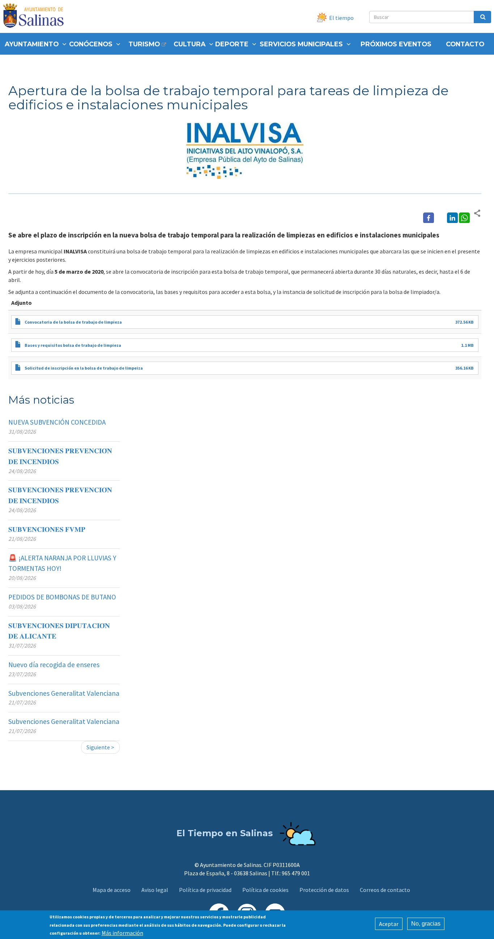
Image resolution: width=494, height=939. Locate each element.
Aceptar (389, 923)
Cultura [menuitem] (189, 44)
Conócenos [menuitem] (90, 44)
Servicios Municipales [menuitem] (301, 44)
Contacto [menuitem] (465, 44)
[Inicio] (36, 16)
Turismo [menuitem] (144, 44)
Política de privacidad (205, 889)
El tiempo (341, 17)
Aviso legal (154, 889)
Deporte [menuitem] (231, 44)
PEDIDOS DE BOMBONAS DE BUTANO (62, 597)
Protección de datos (324, 889)
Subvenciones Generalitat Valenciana (63, 693)
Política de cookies (265, 889)
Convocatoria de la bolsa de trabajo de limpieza (73, 322)
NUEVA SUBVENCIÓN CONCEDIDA (57, 422)
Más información (122, 932)
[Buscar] (482, 17)
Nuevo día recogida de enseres (53, 664)
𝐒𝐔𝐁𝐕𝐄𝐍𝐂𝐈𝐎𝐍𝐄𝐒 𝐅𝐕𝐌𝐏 (46, 529)
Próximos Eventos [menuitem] (396, 44)
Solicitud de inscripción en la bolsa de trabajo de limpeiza (84, 368)
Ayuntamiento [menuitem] (32, 44)
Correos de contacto (385, 889)
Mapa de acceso (112, 889)
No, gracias (425, 924)
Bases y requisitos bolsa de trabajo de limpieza (73, 345)
